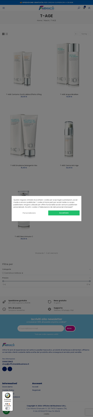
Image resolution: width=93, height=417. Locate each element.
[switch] (7, 408)
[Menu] (11, 393)
